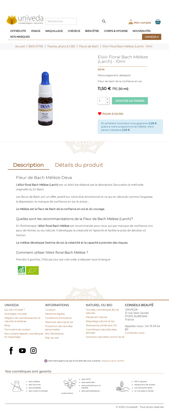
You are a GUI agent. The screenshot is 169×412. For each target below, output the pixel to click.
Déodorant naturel (96, 317)
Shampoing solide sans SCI (101, 325)
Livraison (50, 309)
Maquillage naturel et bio (100, 321)
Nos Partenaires (54, 333)
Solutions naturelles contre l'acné (105, 336)
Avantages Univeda (15, 313)
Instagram (33, 351)
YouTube (22, 351)
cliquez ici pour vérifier (112, 361)
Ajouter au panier (129, 100)
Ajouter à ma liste (110, 114)
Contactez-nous (134, 332)
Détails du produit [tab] (79, 165)
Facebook (11, 354)
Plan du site (52, 337)
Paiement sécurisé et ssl (59, 322)
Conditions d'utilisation (58, 318)
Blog (7, 325)
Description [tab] (28, 165)
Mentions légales (55, 313)
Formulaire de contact (17, 329)
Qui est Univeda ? (14, 309)
